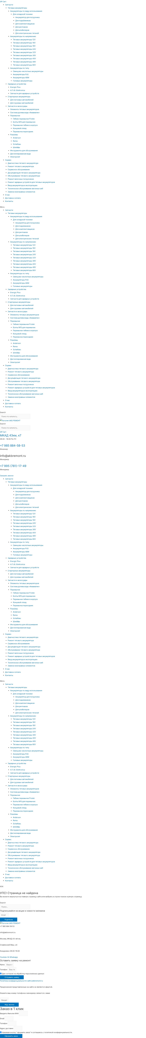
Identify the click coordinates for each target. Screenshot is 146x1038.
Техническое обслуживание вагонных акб (25, 188)
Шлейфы (16, 147)
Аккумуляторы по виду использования (26, 11)
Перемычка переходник (23, 131)
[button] (73, 207)
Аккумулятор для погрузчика (27, 17)
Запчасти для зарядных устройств (24, 93)
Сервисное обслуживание (19, 169)
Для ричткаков (21, 27)
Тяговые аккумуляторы (17, 8)
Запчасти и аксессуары (17, 106)
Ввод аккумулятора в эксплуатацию (22, 185)
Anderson (17, 138)
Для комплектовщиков (24, 24)
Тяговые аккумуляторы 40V (24, 58)
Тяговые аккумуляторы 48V (24, 62)
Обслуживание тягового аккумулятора (24, 176)
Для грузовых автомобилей (21, 103)
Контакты (9, 201)
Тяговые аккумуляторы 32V (24, 52)
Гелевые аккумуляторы (22, 81)
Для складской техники (23, 14)
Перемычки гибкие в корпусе (25, 125)
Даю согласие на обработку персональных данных (23, 974)
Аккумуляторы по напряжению (23, 36)
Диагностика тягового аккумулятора (23, 163)
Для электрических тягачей (27, 33)
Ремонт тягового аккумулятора (21, 166)
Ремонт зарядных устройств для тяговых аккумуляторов (31, 182)
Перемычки (15, 116)
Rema (15, 141)
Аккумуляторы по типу (19, 68)
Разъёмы (14, 135)
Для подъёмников (22, 20)
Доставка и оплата (13, 198)
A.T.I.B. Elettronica (17, 90)
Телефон (4, 969)
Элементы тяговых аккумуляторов (24, 109)
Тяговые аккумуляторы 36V (24, 55)
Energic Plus (15, 87)
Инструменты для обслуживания (24, 150)
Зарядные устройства (17, 84)
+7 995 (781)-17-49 (13, 466)
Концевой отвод (19, 128)
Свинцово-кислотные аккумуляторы (28, 71)
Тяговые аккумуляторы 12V (24, 39)
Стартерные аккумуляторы (19, 97)
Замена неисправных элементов (21, 192)
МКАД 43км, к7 (10, 435)
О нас (7, 195)
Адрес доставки (7, 1028)
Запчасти (9, 5)
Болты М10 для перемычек (24, 122)
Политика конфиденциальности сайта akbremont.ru (21, 981)
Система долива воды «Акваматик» (25, 112)
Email (2, 1018)
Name (2, 965)
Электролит (15, 157)
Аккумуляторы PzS (21, 74)
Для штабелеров (22, 30)
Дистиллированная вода (20, 154)
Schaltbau (17, 144)
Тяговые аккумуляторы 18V (24, 46)
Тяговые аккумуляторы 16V (24, 43)
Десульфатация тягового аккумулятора (24, 173)
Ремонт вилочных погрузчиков (21, 179)
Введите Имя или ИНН (9, 1014)
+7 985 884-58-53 (12, 445)
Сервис (8, 160)
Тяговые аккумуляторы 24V (24, 49)
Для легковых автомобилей (21, 100)
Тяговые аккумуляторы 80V (24, 65)
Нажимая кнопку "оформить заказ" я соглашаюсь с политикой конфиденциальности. (37, 1032)
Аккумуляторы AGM (21, 77)
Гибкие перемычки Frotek (24, 119)
